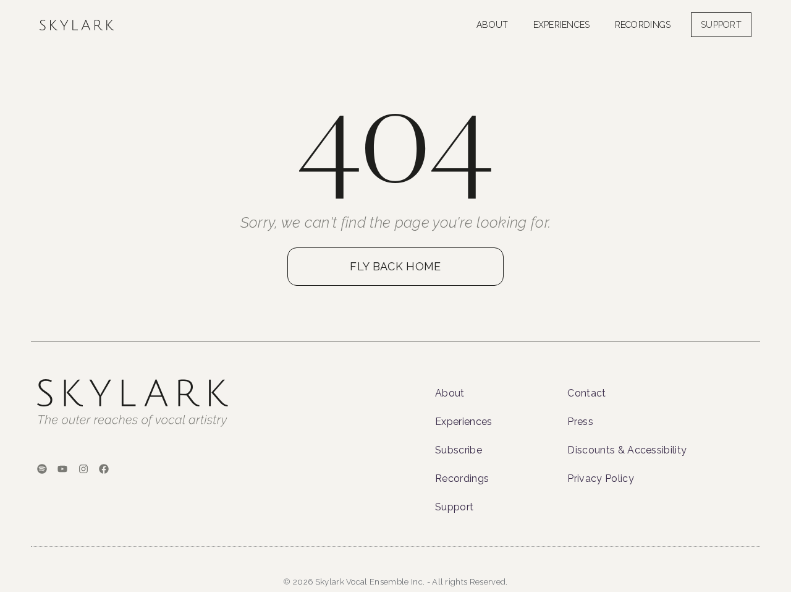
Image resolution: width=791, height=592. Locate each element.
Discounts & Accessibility (627, 450)
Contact (586, 393)
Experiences (561, 25)
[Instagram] (83, 469)
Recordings (643, 25)
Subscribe (458, 450)
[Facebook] (104, 469)
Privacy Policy (600, 478)
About (492, 25)
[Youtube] (62, 469)
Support (454, 507)
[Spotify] (42, 469)
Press (580, 421)
